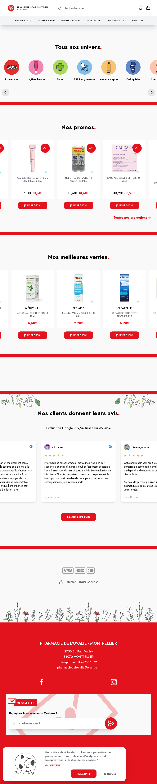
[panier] (148, 7)
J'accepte (83, 774)
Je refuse (110, 774)
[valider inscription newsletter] (111, 723)
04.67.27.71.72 (87, 662)
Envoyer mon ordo (70, 20)
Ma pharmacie (94, 20)
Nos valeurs (137, 20)
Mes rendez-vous (46, 20)
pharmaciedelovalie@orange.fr (78, 667)
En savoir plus (52, 764)
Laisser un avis (78, 517)
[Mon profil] (140, 7)
